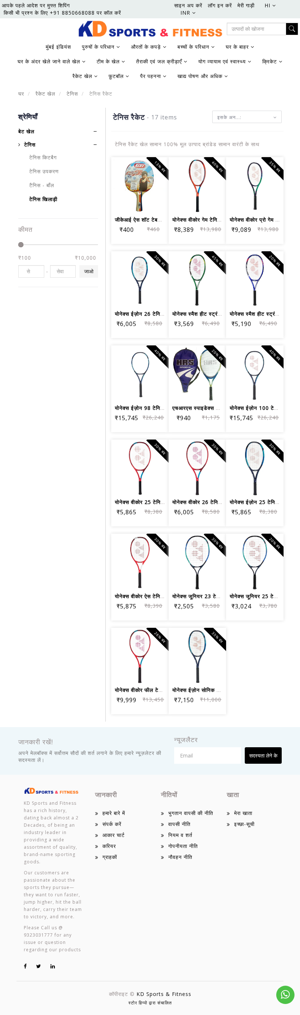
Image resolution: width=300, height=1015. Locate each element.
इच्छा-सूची (244, 823)
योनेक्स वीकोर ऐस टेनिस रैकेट (145, 596)
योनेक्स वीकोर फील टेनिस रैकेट (146, 689)
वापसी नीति (179, 823)
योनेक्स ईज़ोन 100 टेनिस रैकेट (262, 407)
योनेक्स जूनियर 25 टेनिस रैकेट (261, 596)
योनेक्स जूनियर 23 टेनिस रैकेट (204, 596)
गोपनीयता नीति (183, 845)
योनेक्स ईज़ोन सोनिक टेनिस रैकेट (206, 689)
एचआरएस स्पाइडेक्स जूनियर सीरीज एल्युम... (217, 407)
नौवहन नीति (180, 856)
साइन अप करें (188, 5)
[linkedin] (52, 966)
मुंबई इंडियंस (58, 46)
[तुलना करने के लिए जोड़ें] (157, 182)
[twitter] (38, 966)
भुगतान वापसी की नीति (190, 813)
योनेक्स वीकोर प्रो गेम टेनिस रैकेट (264, 219)
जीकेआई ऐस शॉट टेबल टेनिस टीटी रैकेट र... (160, 219)
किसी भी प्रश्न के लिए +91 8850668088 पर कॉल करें (62, 12)
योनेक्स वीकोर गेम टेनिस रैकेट (202, 219)
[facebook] (25, 966)
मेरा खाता (243, 813)
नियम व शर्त (180, 834)
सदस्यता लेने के (263, 755)
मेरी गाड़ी (246, 5)
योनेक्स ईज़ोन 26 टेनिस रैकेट (145, 313)
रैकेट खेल (44, 93)
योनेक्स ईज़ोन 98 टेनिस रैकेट (145, 407)
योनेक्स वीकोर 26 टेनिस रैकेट (202, 502)
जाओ (88, 271)
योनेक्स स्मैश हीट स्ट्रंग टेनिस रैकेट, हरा (214, 313)
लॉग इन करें (220, 5)
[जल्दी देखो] (140, 202)
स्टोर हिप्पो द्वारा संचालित (150, 1003)
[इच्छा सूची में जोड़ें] (140, 182)
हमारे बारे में (113, 813)
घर (21, 93)
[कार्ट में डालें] (122, 182)
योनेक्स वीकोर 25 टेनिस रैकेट (145, 502)
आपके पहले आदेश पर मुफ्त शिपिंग (36, 5)
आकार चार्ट (113, 834)
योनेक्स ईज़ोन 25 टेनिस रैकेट (260, 502)
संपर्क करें (111, 823)
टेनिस (71, 93)
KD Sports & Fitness (163, 993)
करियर (109, 845)
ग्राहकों (109, 856)
